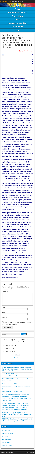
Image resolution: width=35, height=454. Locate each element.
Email (4, 312)
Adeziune (17, 20)
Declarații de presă (7, 433)
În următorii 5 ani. (10, 348)
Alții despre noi (6, 439)
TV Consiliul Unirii (7, 445)
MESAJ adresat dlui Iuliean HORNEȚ (12, 391)
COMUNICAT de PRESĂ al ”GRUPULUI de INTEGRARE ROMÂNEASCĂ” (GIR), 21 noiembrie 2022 (16, 414)
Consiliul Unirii (5, 1)
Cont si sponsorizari (18, 27)
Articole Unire (6, 430)
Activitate (5, 436)
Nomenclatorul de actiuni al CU (17, 12)
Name (4, 307)
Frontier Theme (30, 452)
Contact (17, 30)
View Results (17, 358)
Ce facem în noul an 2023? (9, 384)
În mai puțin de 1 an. (10, 345)
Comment (5, 291)
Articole (17, 9)
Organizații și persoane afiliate (17, 23)
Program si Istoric (17, 16)
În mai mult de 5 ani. (10, 351)
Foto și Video (6, 442)
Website (4, 317)
